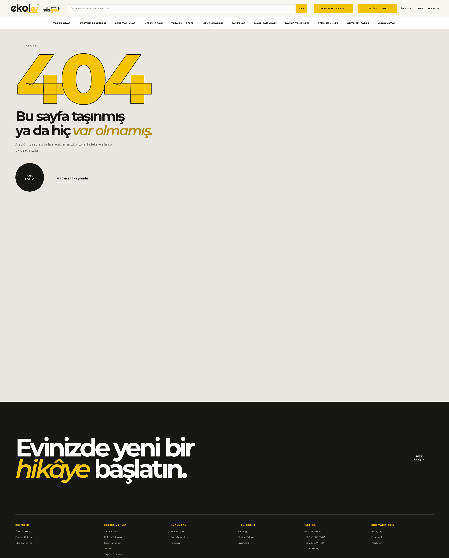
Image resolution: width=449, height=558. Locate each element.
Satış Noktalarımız (333, 8)
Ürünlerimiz (22, 531)
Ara (301, 8)
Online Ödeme (377, 8)
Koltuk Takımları (93, 23)
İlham (419, 8)
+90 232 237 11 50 (314, 542)
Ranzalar (239, 23)
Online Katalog (24, 537)
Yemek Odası (154, 23)
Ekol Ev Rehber (24, 542)
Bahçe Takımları (297, 23)
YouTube (376, 542)
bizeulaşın (419, 458)
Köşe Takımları (125, 23)
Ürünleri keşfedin (72, 178)
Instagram (377, 531)
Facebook (377, 537)
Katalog (433, 8)
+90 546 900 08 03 (314, 537)
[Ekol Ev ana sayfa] (35, 8)
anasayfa (29, 177)
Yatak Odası (62, 23)
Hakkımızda (178, 531)
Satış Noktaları (179, 537)
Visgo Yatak (386, 23)
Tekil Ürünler (328, 23)
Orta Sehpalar (358, 23)
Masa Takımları (265, 23)
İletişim (406, 8)
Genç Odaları (213, 23)
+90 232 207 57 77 (314, 531)
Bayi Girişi (244, 542)
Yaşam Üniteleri (183, 23)
